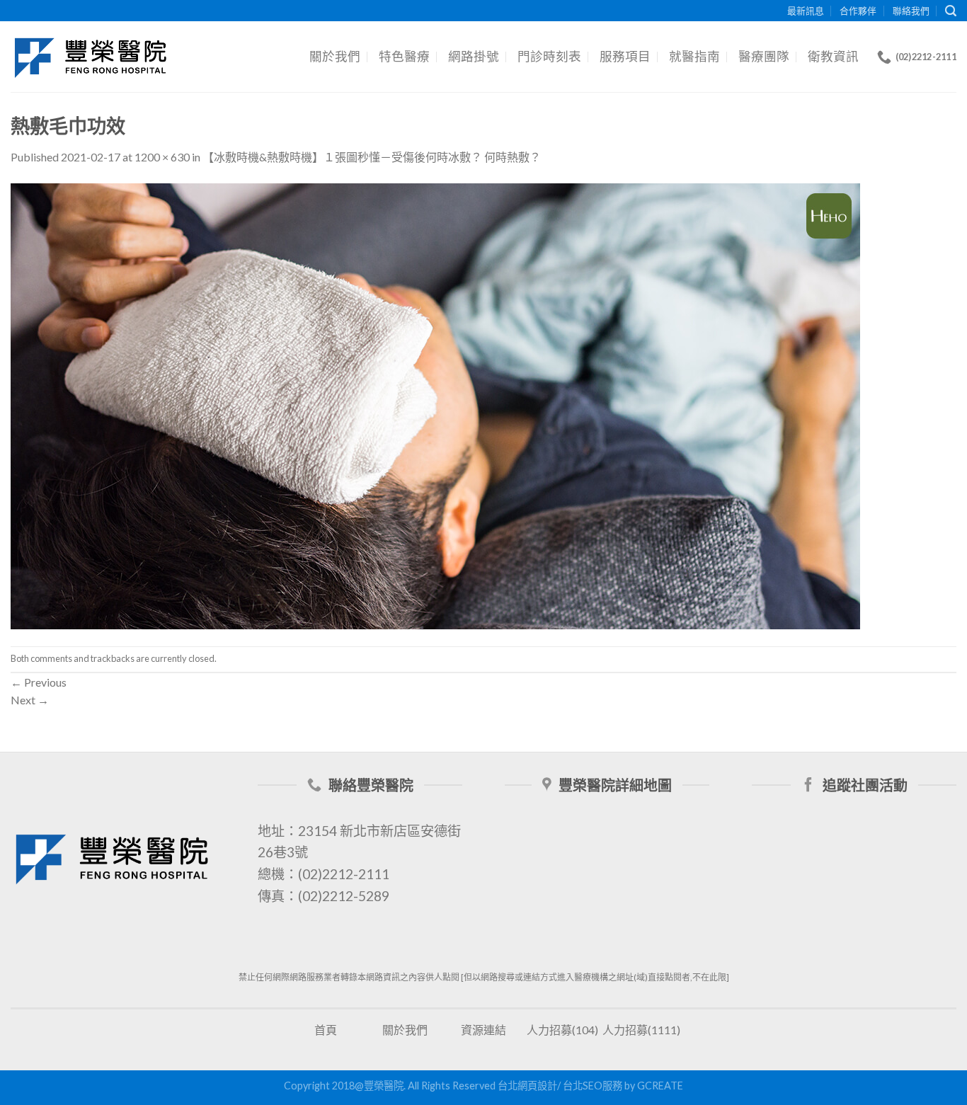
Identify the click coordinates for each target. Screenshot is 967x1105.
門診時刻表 (549, 56)
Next (30, 699)
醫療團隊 (763, 56)
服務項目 (625, 56)
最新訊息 (805, 10)
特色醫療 (404, 56)
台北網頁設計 (527, 1086)
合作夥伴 (858, 10)
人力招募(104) (562, 1029)
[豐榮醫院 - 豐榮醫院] (91, 57)
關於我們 (334, 56)
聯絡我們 (911, 10)
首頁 (325, 1029)
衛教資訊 (833, 56)
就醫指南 (694, 56)
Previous (39, 682)
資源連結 (483, 1029)
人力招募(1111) (641, 1029)
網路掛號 (473, 56)
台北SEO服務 (592, 1086)
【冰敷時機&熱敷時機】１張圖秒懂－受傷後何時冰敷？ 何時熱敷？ (371, 157)
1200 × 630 (162, 157)
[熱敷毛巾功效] (435, 404)
